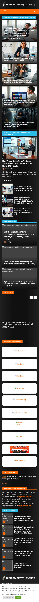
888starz (5, 483)
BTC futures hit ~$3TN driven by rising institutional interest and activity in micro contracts (7, 565)
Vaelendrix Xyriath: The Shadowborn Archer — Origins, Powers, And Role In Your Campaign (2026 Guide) (19, 124)
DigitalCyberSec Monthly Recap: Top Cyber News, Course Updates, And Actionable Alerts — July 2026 (19, 284)
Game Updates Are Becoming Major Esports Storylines (7, 554)
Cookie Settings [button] (8, 598)
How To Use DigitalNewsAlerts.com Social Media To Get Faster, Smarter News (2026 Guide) (19, 148)
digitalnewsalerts (24, 506)
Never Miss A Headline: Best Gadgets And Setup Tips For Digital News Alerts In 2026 (19, 74)
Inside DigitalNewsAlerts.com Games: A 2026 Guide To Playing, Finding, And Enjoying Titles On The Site (19, 102)
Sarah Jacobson (9, 168)
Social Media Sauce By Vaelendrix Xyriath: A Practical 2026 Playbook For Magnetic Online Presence (7, 200)
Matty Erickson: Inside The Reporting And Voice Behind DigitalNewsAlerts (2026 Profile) (19, 256)
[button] (35, 297)
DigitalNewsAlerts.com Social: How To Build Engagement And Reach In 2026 (7, 212)
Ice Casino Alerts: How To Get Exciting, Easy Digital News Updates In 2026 (19, 52)
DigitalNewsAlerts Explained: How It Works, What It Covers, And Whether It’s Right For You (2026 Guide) (7, 518)
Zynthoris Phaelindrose (13, 38)
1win (4, 476)
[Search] (34, 11)
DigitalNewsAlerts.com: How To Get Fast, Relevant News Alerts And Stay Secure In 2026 (7, 530)
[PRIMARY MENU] (4, 11)
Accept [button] (18, 598)
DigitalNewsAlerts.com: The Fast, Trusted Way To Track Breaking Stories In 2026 (7, 542)
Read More (7, 180)
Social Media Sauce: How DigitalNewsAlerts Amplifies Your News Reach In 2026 (7, 189)
